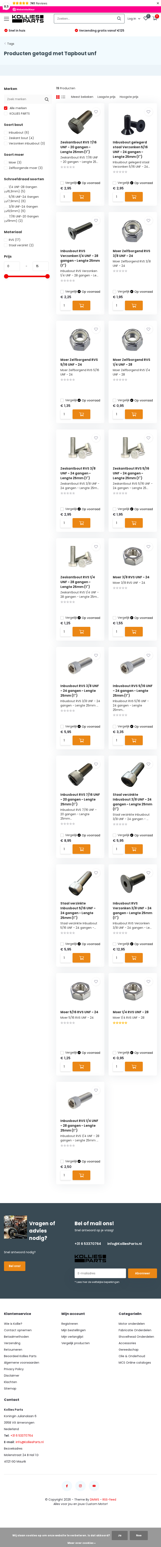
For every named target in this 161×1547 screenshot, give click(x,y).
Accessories (127, 1343)
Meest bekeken (82, 97)
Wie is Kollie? (13, 1324)
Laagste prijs (106, 97)
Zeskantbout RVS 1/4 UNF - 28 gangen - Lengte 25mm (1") (77, 582)
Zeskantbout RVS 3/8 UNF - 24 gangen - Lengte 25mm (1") (78, 473)
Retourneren (13, 1350)
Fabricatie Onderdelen (135, 1330)
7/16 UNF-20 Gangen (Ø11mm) (21, 218)
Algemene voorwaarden (21, 1362)
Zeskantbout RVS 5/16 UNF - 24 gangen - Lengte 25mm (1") (131, 473)
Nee (139, 1535)
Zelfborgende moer (26, 168)
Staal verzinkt (21, 245)
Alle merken (18, 108)
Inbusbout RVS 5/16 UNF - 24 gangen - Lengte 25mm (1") (133, 691)
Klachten (10, 1382)
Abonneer (142, 1273)
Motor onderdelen (132, 1324)
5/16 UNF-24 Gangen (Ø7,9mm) (21, 199)
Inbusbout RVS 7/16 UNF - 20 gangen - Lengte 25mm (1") (80, 799)
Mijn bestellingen (73, 1330)
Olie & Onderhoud (132, 1356)
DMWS (94, 1499)
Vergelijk (71, 183)
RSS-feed (109, 1499)
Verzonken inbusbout (27, 143)
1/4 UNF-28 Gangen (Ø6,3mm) (20, 189)
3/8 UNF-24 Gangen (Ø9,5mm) (21, 208)
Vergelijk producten (75, 1343)
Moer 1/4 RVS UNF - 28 (131, 1012)
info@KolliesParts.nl (124, 1243)
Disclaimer (11, 1375)
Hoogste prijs (129, 97)
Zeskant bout (21, 138)
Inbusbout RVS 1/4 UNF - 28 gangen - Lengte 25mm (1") (79, 1126)
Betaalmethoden (16, 1337)
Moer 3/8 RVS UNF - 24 (131, 577)
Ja (119, 1535)
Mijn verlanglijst (72, 1337)
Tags (10, 44)
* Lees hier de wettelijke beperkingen (97, 1282)
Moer (15, 162)
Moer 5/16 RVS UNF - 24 (79, 1012)
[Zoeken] (119, 18)
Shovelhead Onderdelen (136, 1337)
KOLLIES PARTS (19, 113)
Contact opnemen (18, 1330)
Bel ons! (15, 1266)
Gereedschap (129, 1350)
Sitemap (10, 1388)
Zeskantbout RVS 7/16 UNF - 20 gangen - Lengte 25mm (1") (78, 147)
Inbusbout (19, 132)
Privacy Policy (14, 1369)
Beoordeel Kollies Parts (20, 1356)
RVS (15, 240)
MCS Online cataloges (135, 1362)
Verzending (12, 1343)
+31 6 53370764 (88, 1243)
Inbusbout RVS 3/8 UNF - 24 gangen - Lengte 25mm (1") (79, 691)
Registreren (69, 1324)
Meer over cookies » (82, 1543)
